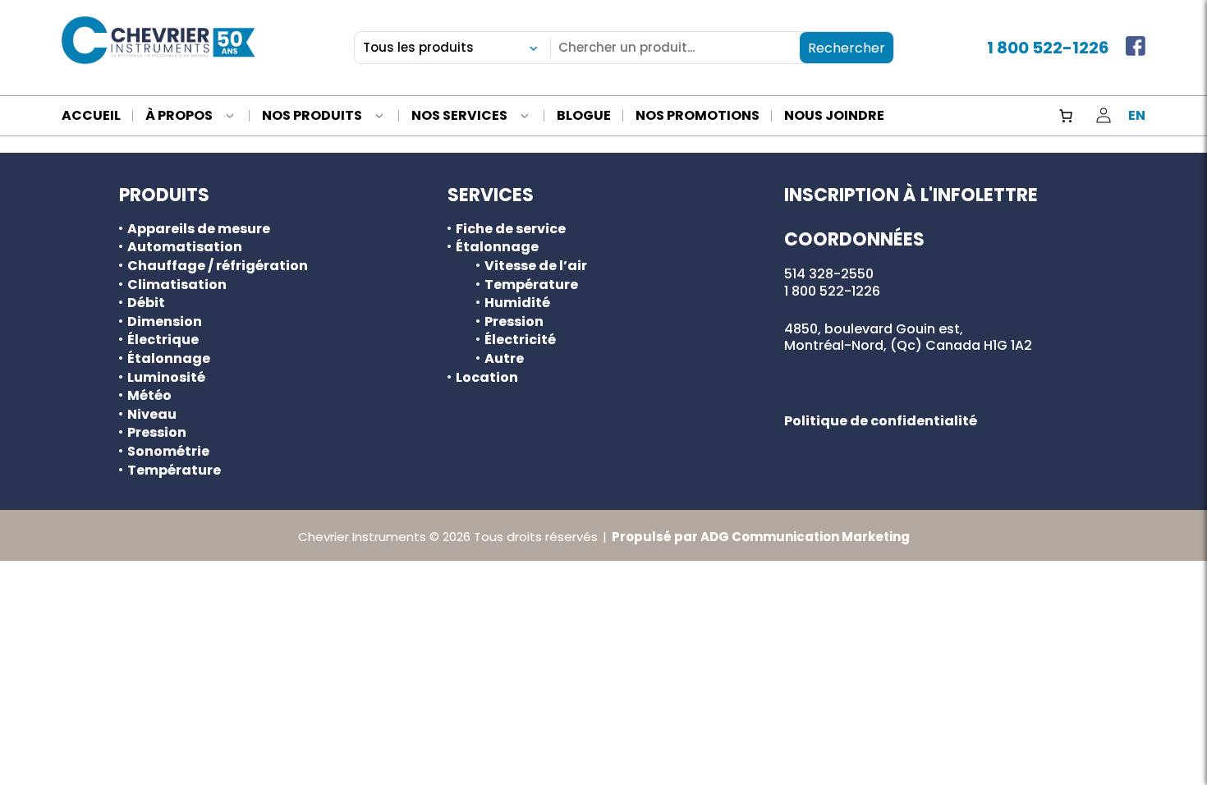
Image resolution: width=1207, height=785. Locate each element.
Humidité (517, 303)
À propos (179, 116)
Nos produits (312, 116)
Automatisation (184, 247)
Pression (156, 432)
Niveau (152, 414)
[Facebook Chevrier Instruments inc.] (1135, 47)
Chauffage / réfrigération (217, 266)
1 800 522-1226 (1048, 48)
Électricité (520, 340)
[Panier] (1066, 116)
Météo (149, 395)
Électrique (163, 340)
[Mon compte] (1103, 115)
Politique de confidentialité (880, 420)
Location (487, 377)
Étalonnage (168, 358)
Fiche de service (511, 229)
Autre (504, 358)
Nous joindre (834, 116)
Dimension (164, 321)
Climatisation (177, 285)
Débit (146, 303)
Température (174, 470)
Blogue (584, 116)
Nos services (459, 116)
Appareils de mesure (198, 229)
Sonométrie (168, 451)
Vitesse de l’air (535, 266)
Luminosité (166, 377)
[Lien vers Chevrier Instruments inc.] (158, 40)
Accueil (91, 116)
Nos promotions (698, 116)
